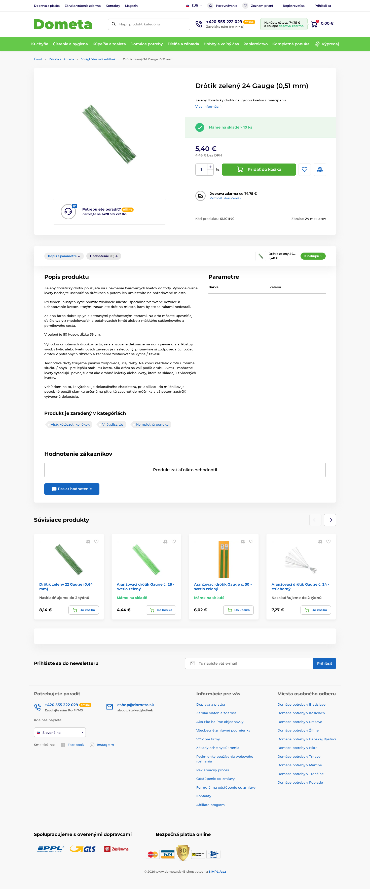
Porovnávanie (226, 6)
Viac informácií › (209, 106)
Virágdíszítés (113, 424)
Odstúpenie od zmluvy (215, 779)
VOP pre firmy (208, 739)
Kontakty (113, 6)
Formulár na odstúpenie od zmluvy (225, 787)
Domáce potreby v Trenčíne (300, 774)
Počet (201, 170)
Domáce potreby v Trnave (298, 756)
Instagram (105, 745)
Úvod (38, 59)
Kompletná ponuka (152, 424)
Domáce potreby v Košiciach (301, 713)
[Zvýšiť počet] (210, 167)
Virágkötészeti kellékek (98, 59)
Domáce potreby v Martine (299, 765)
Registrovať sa (294, 6)
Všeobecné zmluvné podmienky (223, 730)
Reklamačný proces (212, 770)
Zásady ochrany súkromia (217, 748)
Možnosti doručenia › (225, 198)
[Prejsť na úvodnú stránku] (63, 24)
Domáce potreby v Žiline (298, 730)
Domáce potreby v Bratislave (301, 704)
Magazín (131, 6)
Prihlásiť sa (323, 6)
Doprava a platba (47, 6)
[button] (330, 520)
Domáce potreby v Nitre (297, 748)
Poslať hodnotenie (74, 489)
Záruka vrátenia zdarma (83, 6)
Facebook (76, 745)
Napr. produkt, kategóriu (139, 24)
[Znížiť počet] (210, 173)
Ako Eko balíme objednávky (219, 722)
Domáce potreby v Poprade (300, 782)
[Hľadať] (113, 24)
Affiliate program (210, 805)
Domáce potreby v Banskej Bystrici (306, 739)
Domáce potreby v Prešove (299, 722)
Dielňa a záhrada (61, 59)
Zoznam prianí (262, 6)
